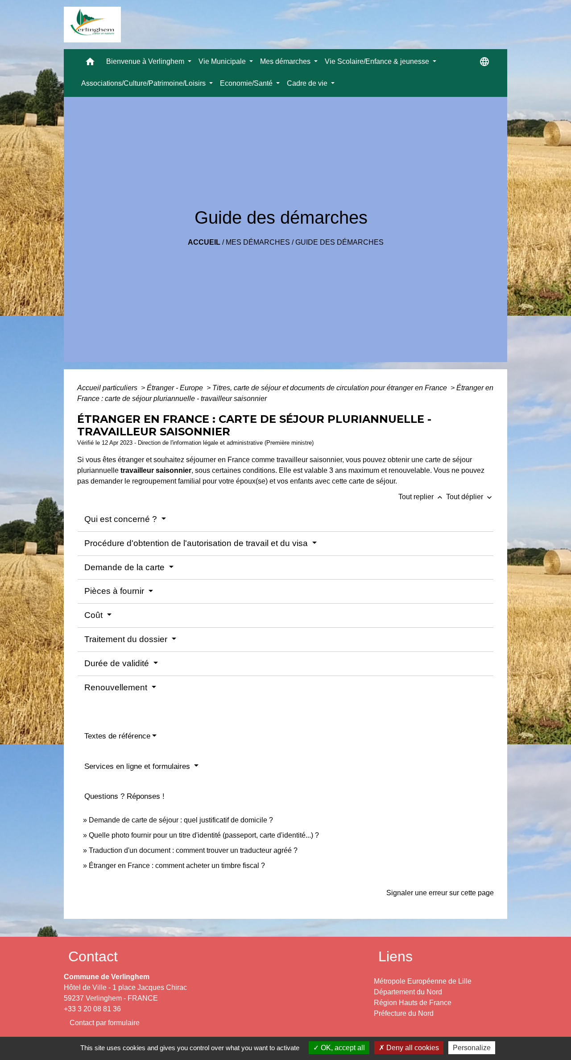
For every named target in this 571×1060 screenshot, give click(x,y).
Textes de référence (117, 736)
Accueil (204, 242)
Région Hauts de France (412, 1002)
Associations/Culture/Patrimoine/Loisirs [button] (144, 83)
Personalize (472, 1048)
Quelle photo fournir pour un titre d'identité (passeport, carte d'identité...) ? (204, 835)
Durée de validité (117, 663)
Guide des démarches (339, 242)
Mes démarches (258, 242)
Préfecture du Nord (404, 1013)
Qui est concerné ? (121, 519)
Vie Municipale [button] (223, 61)
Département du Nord (408, 992)
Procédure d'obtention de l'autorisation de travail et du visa (197, 543)
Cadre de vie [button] (308, 83)
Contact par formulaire (105, 1023)
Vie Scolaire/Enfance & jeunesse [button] (378, 61)
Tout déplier (470, 497)
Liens (395, 956)
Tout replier (421, 497)
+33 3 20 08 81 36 (92, 1009)
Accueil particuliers (108, 388)
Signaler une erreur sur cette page (440, 893)
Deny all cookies (412, 1048)
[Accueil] (92, 24)
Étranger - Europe (176, 388)
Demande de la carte (125, 567)
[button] (90, 64)
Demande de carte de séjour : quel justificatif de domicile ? (181, 820)
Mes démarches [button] (286, 61)
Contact (93, 956)
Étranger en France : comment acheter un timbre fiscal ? (177, 865)
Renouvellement (116, 687)
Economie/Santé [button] (247, 83)
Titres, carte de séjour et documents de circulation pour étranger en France (330, 388)
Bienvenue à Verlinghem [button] (146, 61)
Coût (94, 615)
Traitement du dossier (127, 639)
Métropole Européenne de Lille (423, 981)
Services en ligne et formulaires (138, 766)
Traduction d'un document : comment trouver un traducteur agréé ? (193, 850)
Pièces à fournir (115, 591)
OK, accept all (342, 1048)
